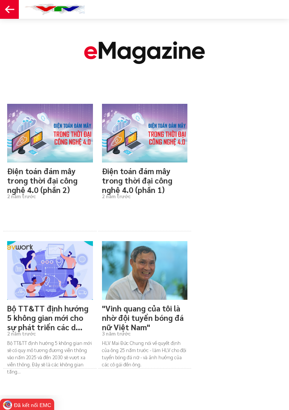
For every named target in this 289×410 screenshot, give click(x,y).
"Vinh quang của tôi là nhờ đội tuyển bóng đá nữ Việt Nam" (143, 315)
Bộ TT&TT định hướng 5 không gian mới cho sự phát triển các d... (47, 315)
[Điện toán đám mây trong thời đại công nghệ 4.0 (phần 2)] (50, 133)
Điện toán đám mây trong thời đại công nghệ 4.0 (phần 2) (42, 177)
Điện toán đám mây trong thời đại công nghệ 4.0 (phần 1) (137, 177)
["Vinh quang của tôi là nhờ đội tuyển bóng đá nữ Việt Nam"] (145, 270)
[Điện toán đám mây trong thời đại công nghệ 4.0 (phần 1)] (145, 133)
